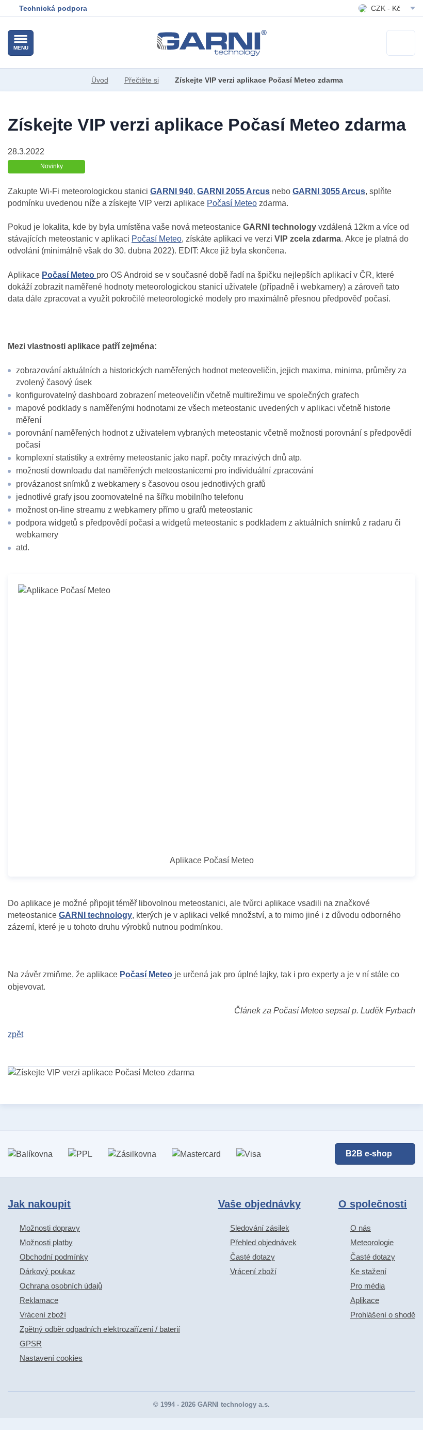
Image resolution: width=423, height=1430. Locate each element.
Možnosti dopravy (50, 1228)
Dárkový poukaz (47, 1271)
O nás (360, 1228)
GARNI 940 (171, 191)
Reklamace (39, 1300)
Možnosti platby (46, 1242)
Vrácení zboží (43, 1314)
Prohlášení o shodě (382, 1314)
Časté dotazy (252, 1256)
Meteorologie (372, 1242)
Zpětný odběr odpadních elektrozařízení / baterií (100, 1329)
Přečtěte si (141, 80)
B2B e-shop (369, 1153)
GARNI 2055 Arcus (233, 191)
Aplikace (364, 1300)
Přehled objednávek (263, 1242)
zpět (15, 1034)
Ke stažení (368, 1271)
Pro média (367, 1285)
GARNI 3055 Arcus (328, 191)
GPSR (31, 1343)
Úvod (99, 80)
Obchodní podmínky (54, 1256)
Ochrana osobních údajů (61, 1285)
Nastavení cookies (51, 1358)
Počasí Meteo (232, 203)
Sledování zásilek (259, 1228)
